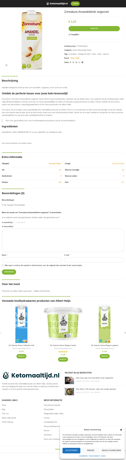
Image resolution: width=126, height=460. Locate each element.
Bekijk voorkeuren (111, 450)
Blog (3, 409)
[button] (121, 430)
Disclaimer (48, 435)
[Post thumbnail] (69, 380)
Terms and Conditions (52, 439)
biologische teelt (84, 54)
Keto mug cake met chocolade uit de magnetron (94, 378)
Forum (75, 3)
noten (94, 54)
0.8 (60, 182)
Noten (58, 164)
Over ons (5, 414)
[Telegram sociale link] (82, 62)
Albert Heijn (75, 58)
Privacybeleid (49, 409)
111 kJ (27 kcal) (118, 164)
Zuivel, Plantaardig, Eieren (82, 50)
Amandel (52, 164)
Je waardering (8, 222)
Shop (4, 405)
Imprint (103, 455)
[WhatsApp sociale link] (79, 62)
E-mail (67, 255)
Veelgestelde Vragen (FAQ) (53, 414)
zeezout (106, 54)
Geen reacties (95, 381)
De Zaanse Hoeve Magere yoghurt (104, 345)
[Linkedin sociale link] (76, 62)
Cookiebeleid (83, 455)
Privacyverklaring (94, 455)
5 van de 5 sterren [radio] (24, 222)
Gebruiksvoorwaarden (52, 405)
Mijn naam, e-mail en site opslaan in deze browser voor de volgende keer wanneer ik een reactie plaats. (43, 265)
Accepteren (71, 450)
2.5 (60, 170)
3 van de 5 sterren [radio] (21, 222)
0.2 (123, 170)
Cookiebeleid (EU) (50, 422)
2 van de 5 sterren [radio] (19, 222)
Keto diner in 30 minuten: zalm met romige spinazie (96, 389)
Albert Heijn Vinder (9, 418)
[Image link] (31, 375)
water (99, 54)
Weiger (90, 450)
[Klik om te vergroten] (6, 65)
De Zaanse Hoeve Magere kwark (63, 345)
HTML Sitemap (7, 422)
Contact (47, 418)
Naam (5, 255)
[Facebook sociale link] (70, 62)
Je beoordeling (8, 226)
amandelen (72, 54)
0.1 (123, 182)
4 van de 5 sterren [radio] (23, 222)
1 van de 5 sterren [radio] (17, 222)
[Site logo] (57, 4)
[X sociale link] (73, 62)
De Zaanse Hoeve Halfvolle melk (21, 345)
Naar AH (94, 28)
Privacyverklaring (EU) (52, 426)
